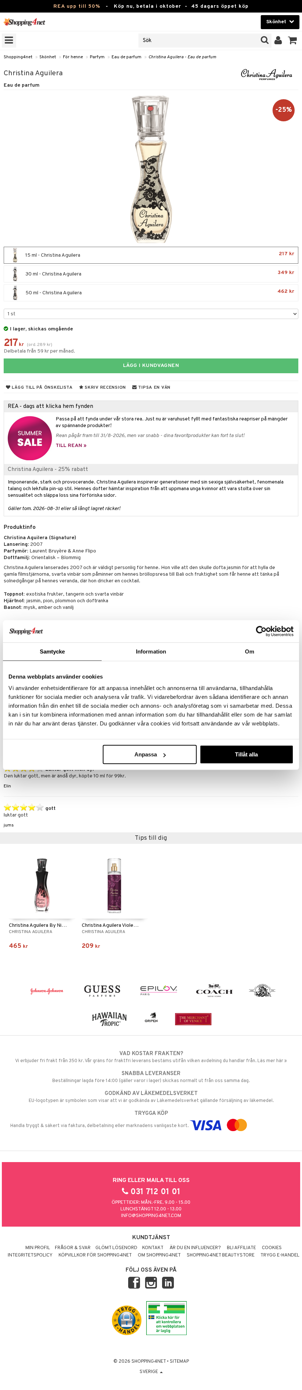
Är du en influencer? (195, 1248)
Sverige (149, 1372)
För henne (73, 57)
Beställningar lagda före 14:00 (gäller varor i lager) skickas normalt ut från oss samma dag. (151, 1077)
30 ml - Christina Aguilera (159, 273)
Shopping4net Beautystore (220, 1255)
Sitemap (179, 1362)
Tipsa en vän (154, 388)
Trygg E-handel (279, 1255)
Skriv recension (105, 388)
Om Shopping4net (159, 1255)
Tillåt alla (246, 754)
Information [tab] (151, 651)
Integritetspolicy (30, 1255)
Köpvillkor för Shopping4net (95, 1255)
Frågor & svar (73, 1248)
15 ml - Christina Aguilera (159, 255)
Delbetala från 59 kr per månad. (39, 351)
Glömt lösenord (116, 1248)
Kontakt (153, 1248)
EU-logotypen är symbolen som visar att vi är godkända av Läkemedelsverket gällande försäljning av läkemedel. (151, 1097)
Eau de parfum (126, 57)
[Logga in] (278, 41)
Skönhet (47, 57)
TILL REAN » (71, 446)
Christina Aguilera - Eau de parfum (182, 57)
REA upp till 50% (76, 6)
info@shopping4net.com (151, 1216)
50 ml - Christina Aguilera (159, 292)
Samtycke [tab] (52, 651)
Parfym (97, 57)
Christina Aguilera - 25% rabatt (48, 469)
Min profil (37, 1248)
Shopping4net (18, 57)
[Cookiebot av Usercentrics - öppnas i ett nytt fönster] (261, 631)
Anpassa (145, 754)
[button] (292, 41)
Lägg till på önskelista (42, 388)
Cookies (272, 1248)
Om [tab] (249, 651)
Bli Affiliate (241, 1248)
